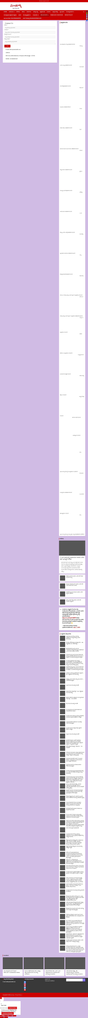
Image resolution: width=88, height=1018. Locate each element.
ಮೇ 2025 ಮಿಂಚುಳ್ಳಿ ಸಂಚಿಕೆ (72, 703)
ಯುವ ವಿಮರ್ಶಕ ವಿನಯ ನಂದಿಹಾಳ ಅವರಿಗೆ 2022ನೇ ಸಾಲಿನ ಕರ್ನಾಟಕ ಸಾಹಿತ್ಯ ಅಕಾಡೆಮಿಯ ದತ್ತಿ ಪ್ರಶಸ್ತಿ (73, 804)
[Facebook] (33, 982)
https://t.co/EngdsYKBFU (69, 617)
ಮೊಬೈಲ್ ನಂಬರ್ (8, 34)
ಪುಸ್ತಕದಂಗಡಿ (42, 11)
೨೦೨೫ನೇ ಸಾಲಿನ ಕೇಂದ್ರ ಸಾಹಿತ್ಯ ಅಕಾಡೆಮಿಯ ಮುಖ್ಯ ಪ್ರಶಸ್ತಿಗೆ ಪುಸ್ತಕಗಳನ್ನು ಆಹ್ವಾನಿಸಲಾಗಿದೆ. (74, 835)
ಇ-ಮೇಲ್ (6, 29)
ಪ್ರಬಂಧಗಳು (62, 11)
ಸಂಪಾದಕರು (35, 15)
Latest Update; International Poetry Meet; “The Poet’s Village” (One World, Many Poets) (74, 885)
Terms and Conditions (56, 15)
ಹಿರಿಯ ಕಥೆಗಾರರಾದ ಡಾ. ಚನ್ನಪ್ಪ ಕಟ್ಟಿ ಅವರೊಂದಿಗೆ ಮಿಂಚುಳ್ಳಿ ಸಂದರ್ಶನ (32, 972)
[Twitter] (33, 988)
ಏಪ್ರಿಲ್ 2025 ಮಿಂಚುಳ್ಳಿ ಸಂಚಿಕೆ (72, 734)
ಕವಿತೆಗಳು (18, 11)
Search (84, 980)
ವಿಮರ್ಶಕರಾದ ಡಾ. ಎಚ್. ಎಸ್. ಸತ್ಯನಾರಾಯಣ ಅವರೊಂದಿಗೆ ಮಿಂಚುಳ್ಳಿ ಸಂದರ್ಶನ (53, 972)
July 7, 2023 (76, 627)
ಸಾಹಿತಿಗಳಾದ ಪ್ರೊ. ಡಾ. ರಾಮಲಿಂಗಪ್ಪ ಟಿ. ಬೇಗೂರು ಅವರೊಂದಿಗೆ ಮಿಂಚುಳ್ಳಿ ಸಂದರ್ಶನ (74, 972)
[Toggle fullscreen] (6, 1015)
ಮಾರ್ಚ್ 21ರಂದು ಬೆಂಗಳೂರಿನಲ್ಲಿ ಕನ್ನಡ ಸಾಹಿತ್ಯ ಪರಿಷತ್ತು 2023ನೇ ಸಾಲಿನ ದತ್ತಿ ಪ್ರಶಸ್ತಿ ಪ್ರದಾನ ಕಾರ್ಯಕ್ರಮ (74, 791)
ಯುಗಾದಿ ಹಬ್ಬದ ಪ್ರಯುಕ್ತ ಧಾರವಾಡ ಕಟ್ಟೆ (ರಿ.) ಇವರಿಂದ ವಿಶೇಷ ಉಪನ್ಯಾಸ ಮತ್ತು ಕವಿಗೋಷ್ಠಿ (74, 772)
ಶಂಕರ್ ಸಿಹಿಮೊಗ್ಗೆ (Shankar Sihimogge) (32, 18)
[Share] (10, 1015)
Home (5, 11)
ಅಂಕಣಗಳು (11, 11)
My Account (44, 15)
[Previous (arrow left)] (2, 1017)
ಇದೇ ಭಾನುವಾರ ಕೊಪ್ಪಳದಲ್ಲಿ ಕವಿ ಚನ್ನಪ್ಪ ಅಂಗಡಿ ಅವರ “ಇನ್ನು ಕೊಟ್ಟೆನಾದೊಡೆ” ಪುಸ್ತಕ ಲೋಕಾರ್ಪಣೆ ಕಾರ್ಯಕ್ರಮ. (74, 904)
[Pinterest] (33, 986)
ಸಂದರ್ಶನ (49, 11)
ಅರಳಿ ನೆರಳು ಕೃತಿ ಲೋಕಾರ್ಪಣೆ (72, 827)
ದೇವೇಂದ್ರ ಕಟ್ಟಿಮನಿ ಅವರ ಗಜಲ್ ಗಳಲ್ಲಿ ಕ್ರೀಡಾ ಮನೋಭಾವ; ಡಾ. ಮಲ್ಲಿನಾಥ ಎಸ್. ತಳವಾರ (75, 916)
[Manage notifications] (3, 1015)
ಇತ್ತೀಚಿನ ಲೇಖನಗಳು (66, 634)
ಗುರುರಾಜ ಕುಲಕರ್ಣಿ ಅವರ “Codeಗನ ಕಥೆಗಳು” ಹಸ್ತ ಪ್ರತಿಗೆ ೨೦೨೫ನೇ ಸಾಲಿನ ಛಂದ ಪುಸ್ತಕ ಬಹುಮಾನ (74, 760)
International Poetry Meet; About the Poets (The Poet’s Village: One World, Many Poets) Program (75, 867)
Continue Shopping (7, 1013)
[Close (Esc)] (14, 1015)
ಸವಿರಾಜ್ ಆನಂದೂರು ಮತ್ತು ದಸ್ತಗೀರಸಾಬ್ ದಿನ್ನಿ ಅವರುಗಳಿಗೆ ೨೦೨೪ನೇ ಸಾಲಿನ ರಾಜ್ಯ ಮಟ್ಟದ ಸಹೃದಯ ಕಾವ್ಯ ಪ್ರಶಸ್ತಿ (75, 754)
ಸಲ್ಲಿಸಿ (7, 46)
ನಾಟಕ (19, 15)
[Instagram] (33, 984)
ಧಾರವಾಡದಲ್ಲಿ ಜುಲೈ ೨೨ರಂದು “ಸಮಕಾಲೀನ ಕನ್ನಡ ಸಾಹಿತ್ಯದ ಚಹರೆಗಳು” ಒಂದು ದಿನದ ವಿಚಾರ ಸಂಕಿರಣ (75, 650)
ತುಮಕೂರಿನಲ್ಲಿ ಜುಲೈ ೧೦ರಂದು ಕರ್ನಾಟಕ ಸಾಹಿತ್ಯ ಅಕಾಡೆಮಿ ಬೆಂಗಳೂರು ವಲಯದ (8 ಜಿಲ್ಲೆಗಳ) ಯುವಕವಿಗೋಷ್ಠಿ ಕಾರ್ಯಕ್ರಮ (75, 668)
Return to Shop (12, 1008)
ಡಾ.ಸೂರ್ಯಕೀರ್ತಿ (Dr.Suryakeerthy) (12, 18)
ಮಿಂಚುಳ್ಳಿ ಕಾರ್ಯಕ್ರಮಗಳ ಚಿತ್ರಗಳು (10, 15)
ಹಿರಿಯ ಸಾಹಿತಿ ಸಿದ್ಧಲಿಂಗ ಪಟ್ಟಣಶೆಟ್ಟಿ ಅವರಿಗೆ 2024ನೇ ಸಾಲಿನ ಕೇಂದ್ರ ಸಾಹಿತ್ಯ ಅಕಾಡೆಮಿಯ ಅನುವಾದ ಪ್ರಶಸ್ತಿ (74, 816)
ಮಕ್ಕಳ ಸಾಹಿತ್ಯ (55, 11)
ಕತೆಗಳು (23, 11)
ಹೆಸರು (6, 25)
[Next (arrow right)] (6, 1017)
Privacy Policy (69, 15)
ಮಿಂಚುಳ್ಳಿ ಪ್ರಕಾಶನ (26, 15)
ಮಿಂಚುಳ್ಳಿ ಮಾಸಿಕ (69, 11)
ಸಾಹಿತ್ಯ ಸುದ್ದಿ (35, 11)
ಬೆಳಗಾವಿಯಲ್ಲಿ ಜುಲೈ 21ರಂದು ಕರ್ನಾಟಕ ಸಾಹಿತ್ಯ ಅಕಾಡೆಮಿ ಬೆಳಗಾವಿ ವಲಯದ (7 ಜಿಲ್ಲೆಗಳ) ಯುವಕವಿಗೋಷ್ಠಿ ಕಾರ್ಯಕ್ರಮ (74, 656)
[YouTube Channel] (33, 990)
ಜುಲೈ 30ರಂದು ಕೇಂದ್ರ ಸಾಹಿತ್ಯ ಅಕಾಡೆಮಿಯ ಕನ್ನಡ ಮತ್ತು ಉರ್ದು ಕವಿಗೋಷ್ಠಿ (73, 638)
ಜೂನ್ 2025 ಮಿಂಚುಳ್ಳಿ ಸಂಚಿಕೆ (72, 685)
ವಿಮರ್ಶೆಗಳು (29, 11)
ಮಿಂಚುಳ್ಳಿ (15, 5)
